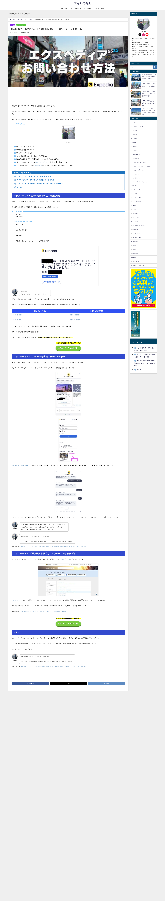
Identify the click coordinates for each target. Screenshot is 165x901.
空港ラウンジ (64, 8)
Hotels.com (136, 158)
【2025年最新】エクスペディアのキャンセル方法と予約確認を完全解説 (42, 611)
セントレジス (136, 178)
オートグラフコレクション (140, 198)
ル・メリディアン (137, 201)
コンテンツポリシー (41, 162)
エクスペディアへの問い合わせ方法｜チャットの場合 (34, 180)
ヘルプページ (65, 559)
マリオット (136, 205)
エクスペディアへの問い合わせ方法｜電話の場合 (33, 176)
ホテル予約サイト (76, 8)
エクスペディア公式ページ (20, 465)
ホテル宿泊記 (87, 8)
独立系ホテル (136, 229)
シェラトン (136, 209)
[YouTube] (146, 34)
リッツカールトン (137, 174)
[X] (139, 34)
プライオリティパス (138, 126)
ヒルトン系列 (136, 233)
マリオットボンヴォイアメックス (142, 166)
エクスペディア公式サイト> (68, 348)
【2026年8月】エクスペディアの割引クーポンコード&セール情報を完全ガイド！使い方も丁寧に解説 (53, 546)
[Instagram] (143, 34)
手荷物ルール (136, 253)
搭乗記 (134, 249)
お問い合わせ (38, 165)
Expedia (12, 25)
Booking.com (136, 154)
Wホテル (135, 186)
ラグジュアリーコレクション (140, 182)
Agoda (134, 142)
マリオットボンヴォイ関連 (138, 162)
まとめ (18, 187)
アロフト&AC (136, 217)
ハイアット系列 (137, 237)
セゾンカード (136, 130)
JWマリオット (136, 190)
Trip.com (135, 150)
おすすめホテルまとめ (139, 225)
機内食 (134, 245)
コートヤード (136, 213)
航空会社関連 (135, 241)
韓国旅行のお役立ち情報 (138, 265)
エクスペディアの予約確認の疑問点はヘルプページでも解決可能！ (39, 183)
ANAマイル (136, 261)
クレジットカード (99, 8)
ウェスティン (136, 194)
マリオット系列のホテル (139, 170)
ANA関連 (133, 257)
